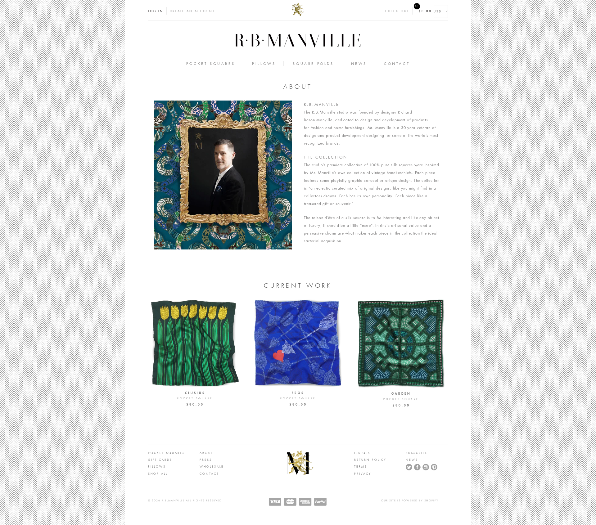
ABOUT (206, 453)
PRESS (206, 459)
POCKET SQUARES (166, 453)
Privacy (362, 473)
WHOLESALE (212, 466)
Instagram (425, 467)
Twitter (409, 467)
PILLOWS (157, 466)
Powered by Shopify (420, 500)
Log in (155, 11)
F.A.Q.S (362, 453)
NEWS (412, 459)
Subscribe (417, 453)
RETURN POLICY (370, 459)
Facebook (417, 467)
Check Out (397, 11)
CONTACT (209, 473)
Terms (360, 466)
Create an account (192, 11)
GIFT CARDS (160, 459)
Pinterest (434, 467)
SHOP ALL (158, 473)
